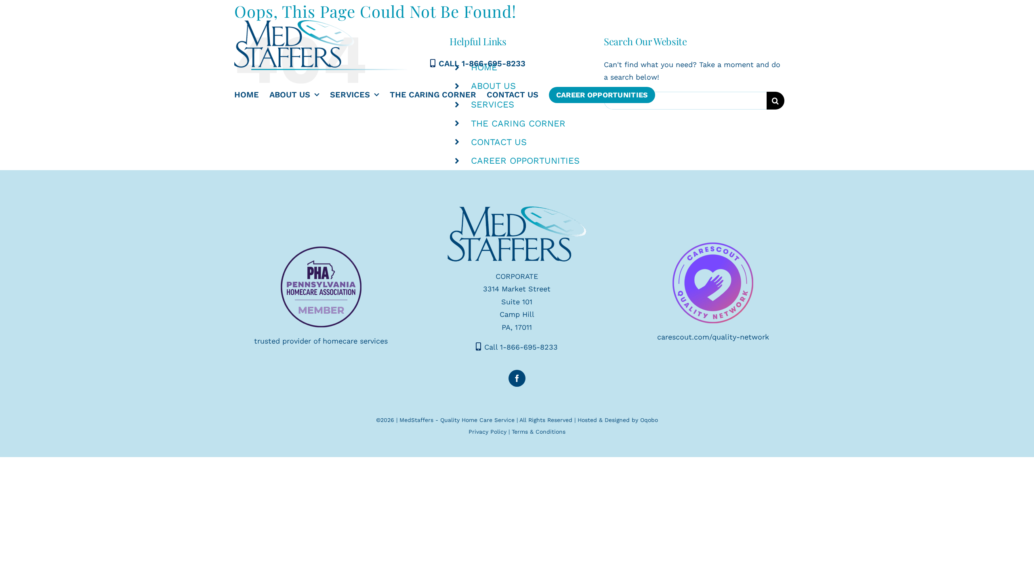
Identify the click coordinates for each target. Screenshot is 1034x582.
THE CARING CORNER (518, 123)
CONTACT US (499, 142)
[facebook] (517, 378)
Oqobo (649, 420)
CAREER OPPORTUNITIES (525, 161)
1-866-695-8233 (493, 63)
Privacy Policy (487, 431)
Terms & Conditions (538, 431)
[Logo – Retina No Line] (517, 210)
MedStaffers (416, 420)
